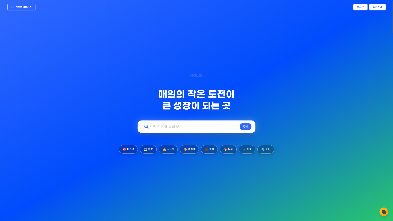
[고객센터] (383, 211)
